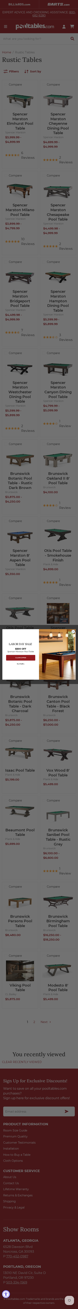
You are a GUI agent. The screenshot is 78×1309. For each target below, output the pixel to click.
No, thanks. (21, 664)
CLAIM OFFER (20, 658)
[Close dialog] (73, 631)
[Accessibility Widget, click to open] (6, 1294)
